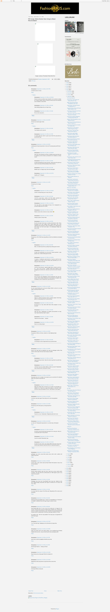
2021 (67, 468)
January (69, 466)
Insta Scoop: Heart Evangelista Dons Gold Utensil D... (73, 268)
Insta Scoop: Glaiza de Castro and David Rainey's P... (73, 137)
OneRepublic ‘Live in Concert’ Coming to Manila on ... (73, 294)
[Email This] (54, 79)
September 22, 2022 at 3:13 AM (43, 479)
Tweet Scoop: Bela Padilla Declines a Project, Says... (73, 134)
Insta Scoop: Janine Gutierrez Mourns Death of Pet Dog (73, 378)
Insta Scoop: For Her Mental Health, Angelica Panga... (72, 128)
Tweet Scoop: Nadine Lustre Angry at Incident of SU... (72, 215)
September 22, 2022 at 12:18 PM (46, 257)
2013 (67, 482)
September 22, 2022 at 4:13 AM (43, 489)
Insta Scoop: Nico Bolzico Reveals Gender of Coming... (74, 229)
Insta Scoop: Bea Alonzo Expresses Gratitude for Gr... (73, 429)
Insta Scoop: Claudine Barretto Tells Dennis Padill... (73, 405)
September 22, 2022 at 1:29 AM (46, 358)
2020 (67, 469)
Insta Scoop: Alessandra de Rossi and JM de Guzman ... (74, 111)
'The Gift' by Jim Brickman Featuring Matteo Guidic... (73, 221)
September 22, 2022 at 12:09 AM (46, 97)
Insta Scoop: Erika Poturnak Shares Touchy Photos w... (73, 380)
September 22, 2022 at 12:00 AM (43, 375)
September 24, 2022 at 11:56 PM (43, 567)
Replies (34, 95)
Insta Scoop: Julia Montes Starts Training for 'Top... (73, 226)
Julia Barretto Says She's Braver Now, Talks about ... (73, 413)
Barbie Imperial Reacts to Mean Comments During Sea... (73, 139)
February (69, 464)
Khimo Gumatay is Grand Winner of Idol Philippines (73, 448)
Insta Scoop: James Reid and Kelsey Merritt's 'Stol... (73, 100)
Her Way (69, 388)
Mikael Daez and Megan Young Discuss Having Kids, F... (73, 257)
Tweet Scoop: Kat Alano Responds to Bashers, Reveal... (74, 266)
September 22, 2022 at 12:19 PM (46, 322)
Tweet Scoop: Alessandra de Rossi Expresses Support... (73, 333)
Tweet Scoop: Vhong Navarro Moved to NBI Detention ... (73, 361)
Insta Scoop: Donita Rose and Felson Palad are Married (73, 224)
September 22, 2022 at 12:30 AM (46, 190)
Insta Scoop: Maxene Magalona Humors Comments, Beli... (73, 407)
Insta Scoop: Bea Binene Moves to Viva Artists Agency (73, 288)
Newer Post (31, 590)
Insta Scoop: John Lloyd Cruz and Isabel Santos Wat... (74, 157)
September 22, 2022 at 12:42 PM (46, 265)
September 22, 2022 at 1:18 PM (46, 274)
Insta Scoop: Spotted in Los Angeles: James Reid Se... (73, 212)
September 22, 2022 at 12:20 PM (43, 528)
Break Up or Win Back (71, 187)
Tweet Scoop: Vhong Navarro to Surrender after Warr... (73, 396)
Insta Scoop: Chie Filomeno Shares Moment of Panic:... (73, 419)
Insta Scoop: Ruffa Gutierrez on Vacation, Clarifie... (73, 302)
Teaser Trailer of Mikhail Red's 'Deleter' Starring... (73, 201)
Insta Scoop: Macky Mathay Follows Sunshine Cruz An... (73, 151)
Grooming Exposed (71, 97)
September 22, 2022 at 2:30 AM (43, 452)
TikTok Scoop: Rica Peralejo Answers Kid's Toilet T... (72, 198)
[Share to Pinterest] (59, 79)
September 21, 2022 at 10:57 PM (43, 88)
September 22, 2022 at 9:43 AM (46, 128)
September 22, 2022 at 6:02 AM (46, 302)
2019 (67, 471)
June (68, 457)
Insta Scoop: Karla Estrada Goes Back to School (73, 313)
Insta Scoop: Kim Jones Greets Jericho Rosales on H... (73, 299)
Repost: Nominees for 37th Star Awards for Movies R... (73, 416)
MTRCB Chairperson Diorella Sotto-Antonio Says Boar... (73, 291)
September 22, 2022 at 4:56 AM (46, 105)
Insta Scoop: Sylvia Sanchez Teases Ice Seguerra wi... (72, 383)
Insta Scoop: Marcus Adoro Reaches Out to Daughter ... (73, 190)
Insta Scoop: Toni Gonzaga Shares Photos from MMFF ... (73, 171)
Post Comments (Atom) (38, 593)
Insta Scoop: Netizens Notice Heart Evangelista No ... (73, 402)
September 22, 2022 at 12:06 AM (43, 396)
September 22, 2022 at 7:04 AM (46, 111)
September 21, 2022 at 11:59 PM (43, 348)
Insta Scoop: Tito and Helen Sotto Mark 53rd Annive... (74, 319)
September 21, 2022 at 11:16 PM (43, 286)
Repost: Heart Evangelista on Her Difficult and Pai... (74, 120)
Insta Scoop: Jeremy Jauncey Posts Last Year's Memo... (73, 195)
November (69, 92)
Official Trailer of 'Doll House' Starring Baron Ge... (73, 386)
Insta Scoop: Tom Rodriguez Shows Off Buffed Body (72, 434)
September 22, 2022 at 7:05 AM (46, 316)
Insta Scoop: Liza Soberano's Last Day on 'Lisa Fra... (73, 446)
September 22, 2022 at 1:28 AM (46, 160)
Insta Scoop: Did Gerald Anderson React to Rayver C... (74, 123)
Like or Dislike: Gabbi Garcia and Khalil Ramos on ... (73, 207)
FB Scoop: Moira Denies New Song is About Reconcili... (73, 330)
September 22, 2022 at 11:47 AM (46, 384)
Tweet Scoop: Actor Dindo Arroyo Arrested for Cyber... (73, 355)
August (68, 453)
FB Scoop (33, 80)
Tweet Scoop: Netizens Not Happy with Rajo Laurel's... (73, 282)
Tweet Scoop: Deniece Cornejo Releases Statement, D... (73, 327)
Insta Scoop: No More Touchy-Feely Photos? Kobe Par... (73, 163)
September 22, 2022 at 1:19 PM (46, 210)
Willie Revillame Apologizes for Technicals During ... (73, 432)
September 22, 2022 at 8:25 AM (46, 244)
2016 (67, 476)
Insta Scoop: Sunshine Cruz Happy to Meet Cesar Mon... (73, 249)
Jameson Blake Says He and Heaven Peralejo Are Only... (73, 280)
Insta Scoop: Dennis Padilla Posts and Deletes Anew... (74, 364)
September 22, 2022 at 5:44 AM (43, 497)
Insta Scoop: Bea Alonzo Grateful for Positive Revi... (73, 125)
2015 (67, 478)
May (68, 459)
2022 (67, 89)
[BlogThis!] (55, 79)
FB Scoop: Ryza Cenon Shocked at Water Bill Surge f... (73, 443)
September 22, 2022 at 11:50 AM (46, 250)
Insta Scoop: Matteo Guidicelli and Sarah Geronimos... (73, 246)
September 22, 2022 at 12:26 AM (43, 421)
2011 (67, 485)
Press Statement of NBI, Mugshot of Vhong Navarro (74, 350)
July (68, 455)
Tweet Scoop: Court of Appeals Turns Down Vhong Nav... (73, 193)
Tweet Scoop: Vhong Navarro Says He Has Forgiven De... (73, 393)
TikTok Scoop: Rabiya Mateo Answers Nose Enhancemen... (73, 421)
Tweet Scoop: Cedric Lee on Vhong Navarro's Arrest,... (72, 341)
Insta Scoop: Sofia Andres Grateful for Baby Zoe (72, 142)
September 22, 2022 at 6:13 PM (43, 544)
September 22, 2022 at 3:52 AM (46, 429)
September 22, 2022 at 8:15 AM (46, 365)
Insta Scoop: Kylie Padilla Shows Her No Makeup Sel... (73, 145)
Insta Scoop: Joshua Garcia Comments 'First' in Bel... (72, 338)
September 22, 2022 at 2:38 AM (43, 460)
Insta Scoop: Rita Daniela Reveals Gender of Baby (74, 437)
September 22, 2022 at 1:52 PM (46, 215)
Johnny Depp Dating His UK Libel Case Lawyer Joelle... (73, 271)
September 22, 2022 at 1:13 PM (46, 412)
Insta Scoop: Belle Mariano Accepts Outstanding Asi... (73, 316)
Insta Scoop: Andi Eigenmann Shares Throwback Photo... (73, 232)
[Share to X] (57, 79)
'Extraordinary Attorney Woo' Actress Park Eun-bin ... (73, 310)
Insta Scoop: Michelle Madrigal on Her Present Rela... (74, 344)
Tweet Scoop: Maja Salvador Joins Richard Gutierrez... (73, 183)
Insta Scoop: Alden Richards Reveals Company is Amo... (73, 369)
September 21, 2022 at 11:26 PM (43, 331)
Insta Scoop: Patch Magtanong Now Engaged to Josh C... (73, 322)
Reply (32, 92)
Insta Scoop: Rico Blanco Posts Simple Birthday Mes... (73, 277)
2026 (67, 82)
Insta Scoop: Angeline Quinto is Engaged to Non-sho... (73, 209)
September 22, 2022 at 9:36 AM (46, 196)
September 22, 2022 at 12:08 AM (46, 152)
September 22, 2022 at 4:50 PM (46, 221)
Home (45, 590)
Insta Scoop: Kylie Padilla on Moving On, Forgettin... (72, 375)
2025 (67, 84)
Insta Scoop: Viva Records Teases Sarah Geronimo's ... (73, 180)
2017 (67, 475)
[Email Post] (52, 79)
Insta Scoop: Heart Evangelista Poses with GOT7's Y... (73, 296)
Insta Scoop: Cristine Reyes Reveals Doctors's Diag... (72, 168)
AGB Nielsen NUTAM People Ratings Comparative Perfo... (73, 451)
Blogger (57, 608)
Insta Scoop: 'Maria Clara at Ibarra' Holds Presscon (72, 285)
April (68, 460)
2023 (67, 87)
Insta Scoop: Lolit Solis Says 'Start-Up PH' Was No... (72, 131)
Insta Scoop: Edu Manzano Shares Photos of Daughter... (73, 440)
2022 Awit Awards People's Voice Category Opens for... (73, 185)
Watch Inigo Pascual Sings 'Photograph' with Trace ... (73, 103)
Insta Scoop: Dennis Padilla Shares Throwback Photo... (73, 254)
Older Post (59, 590)
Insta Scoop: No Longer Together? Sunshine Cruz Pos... (72, 154)
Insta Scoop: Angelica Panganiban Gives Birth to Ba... (74, 260)
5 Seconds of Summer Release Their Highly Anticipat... (73, 263)
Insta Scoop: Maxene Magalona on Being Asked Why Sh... (73, 117)
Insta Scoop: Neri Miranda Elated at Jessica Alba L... (73, 237)
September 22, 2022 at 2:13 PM (46, 134)
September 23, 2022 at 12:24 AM (43, 552)
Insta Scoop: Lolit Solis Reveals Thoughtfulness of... (73, 106)
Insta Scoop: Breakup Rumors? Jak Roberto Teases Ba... (73, 218)
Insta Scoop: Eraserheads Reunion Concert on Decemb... (74, 424)
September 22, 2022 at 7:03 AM (46, 309)
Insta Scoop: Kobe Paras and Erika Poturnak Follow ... (73, 148)
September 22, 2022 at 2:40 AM (43, 469)
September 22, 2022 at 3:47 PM (43, 537)
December (69, 91)
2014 (67, 480)
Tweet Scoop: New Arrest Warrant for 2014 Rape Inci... (74, 391)
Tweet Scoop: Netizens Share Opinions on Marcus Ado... (73, 366)
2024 (67, 86)
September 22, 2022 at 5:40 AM (46, 339)
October (69, 94)
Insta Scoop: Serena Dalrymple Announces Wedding (73, 235)
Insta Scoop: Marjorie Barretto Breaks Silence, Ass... (73, 372)
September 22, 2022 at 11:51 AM (46, 436)
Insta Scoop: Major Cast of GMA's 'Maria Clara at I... (74, 352)
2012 (67, 483)
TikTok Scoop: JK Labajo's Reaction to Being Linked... (73, 274)
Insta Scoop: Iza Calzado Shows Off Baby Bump (73, 240)
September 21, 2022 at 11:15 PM (43, 235)
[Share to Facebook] (58, 79)
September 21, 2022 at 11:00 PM (43, 120)
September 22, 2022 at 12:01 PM (46, 173)
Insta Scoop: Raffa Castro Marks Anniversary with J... (73, 166)
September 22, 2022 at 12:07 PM (43, 521)
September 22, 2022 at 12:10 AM (43, 403)
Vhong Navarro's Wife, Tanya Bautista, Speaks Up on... (73, 324)
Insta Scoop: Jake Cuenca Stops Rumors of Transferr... (73, 114)
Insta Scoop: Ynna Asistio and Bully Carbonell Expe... (73, 251)
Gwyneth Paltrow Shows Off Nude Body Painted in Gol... (74, 109)
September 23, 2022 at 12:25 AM (43, 559)
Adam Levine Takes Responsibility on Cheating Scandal (74, 336)
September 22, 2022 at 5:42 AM (46, 167)
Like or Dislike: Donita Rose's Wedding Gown (73, 243)
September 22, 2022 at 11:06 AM (46, 203)
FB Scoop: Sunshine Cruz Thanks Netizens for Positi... (74, 174)
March (68, 462)
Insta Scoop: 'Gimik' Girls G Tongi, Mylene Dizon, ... (74, 305)
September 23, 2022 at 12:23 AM (46, 442)
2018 (67, 473)
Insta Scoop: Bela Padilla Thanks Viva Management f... (73, 347)
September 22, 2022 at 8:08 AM (43, 506)
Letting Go (69, 426)
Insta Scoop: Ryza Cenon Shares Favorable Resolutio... (73, 308)
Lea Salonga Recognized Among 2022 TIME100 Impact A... (73, 160)
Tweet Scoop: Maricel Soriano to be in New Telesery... (73, 410)
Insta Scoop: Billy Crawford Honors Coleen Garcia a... (73, 204)
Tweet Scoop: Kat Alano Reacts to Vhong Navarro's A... (74, 358)
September (69, 96)
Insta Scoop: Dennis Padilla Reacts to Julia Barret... (72, 399)
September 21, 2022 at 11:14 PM (43, 182)
